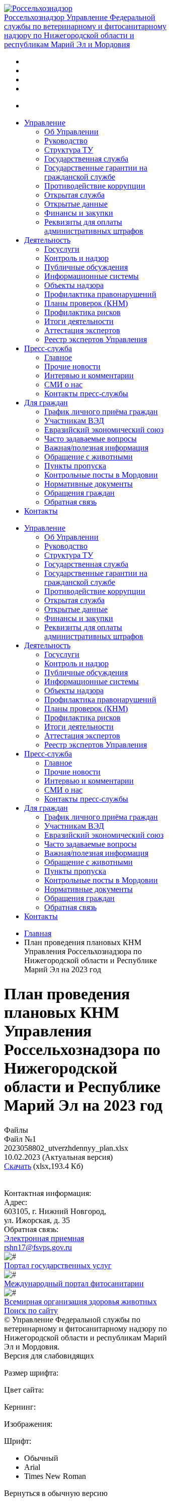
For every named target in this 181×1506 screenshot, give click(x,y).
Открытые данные (76, 204)
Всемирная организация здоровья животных (80, 1301)
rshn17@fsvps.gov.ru (38, 1247)
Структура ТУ (68, 149)
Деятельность (47, 240)
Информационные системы (91, 276)
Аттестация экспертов (82, 330)
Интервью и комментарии (89, 375)
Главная (37, 933)
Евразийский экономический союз (103, 429)
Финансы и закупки (78, 213)
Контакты (41, 511)
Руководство (65, 140)
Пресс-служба (48, 348)
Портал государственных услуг (58, 1265)
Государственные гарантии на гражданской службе (95, 172)
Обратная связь (70, 502)
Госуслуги (61, 249)
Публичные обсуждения (86, 267)
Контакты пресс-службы (86, 393)
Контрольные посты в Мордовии (101, 475)
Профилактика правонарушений (100, 294)
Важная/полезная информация (96, 447)
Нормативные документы (88, 484)
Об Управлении (71, 131)
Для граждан (46, 402)
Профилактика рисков (82, 312)
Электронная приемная (44, 1238)
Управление (44, 122)
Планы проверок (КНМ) (86, 303)
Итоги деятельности (79, 321)
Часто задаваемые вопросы (90, 438)
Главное (58, 357)
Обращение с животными (88, 457)
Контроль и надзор (76, 258)
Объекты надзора (74, 285)
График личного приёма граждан (101, 411)
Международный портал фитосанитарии (74, 1283)
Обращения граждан (79, 493)
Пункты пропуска (75, 466)
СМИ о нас (63, 384)
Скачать (17, 1166)
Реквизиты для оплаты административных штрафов (93, 226)
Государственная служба (86, 159)
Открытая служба (74, 195)
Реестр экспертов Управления (95, 339)
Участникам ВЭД (74, 420)
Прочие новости (72, 366)
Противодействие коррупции (94, 186)
